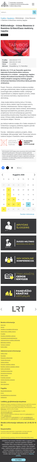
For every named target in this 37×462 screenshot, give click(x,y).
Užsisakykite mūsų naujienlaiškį (20, 433)
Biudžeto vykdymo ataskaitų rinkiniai (10, 366)
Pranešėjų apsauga (5, 377)
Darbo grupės (4, 375)
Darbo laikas (4, 347)
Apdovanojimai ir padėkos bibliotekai (10, 340)
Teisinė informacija (5, 360)
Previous (2, 309)
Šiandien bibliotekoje (27, 214)
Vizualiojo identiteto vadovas (8, 336)
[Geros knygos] (18, 283)
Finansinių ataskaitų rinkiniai (8, 364)
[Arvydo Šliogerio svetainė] (18, 233)
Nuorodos (3, 382)
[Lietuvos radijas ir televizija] (18, 309)
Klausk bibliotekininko (6, 391)
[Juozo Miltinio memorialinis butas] (18, 250)
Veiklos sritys (4, 353)
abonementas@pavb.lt (6, 412)
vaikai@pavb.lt (7, 416)
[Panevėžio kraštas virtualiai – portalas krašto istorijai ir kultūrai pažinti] (18, 300)
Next (35, 309)
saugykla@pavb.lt (28, 417)
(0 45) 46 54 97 (16, 411)
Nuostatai (3, 356)
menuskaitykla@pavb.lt (29, 419)
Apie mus (3, 325)
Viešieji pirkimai (5, 362)
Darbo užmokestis (5, 369)
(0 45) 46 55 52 (14, 419)
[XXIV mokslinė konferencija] (18, 267)
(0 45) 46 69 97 (15, 417)
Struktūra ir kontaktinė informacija (9, 329)
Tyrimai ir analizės (5, 345)
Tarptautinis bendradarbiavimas (9, 338)
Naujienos (10, 18)
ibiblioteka (3, 409)
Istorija (2, 327)
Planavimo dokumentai (6, 358)
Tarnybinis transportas (6, 371)
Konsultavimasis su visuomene (8, 395)
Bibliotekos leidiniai (6, 342)
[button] (14, 4)
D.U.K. (2, 393)
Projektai (3, 334)
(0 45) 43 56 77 (29, 414)
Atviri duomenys (5, 384)
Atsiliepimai (4, 397)
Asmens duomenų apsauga (8, 380)
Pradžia (3, 18)
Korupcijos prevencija (6, 373)
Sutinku (20, 460)
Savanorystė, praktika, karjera (8, 331)
